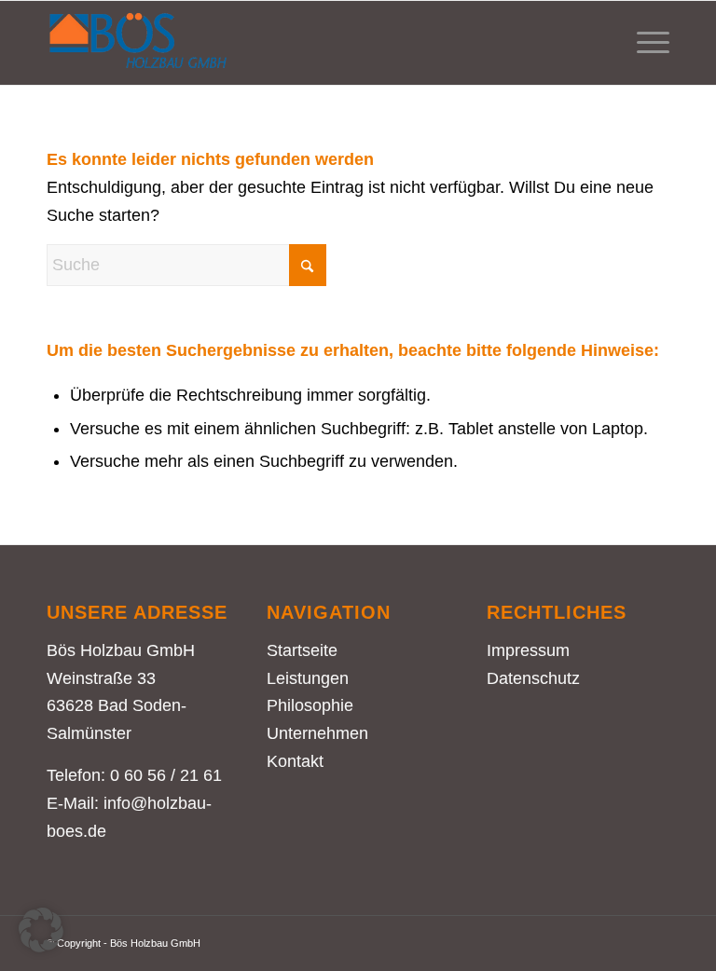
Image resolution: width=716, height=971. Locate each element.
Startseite (302, 650)
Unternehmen (317, 733)
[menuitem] (643, 43)
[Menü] (643, 43)
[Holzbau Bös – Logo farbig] (138, 43)
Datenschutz (533, 678)
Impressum (528, 650)
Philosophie (310, 705)
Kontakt (295, 761)
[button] (41, 930)
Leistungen (308, 678)
